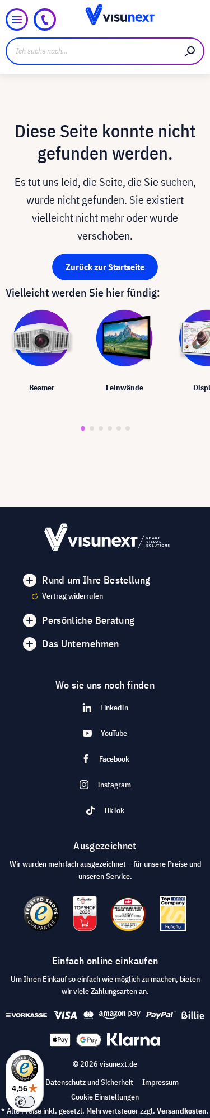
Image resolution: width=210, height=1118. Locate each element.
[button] (83, 428)
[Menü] (17, 19)
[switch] (25, 1102)
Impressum (160, 1082)
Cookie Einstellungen (105, 1097)
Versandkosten (182, 1111)
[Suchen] (190, 51)
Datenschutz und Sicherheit (89, 1082)
